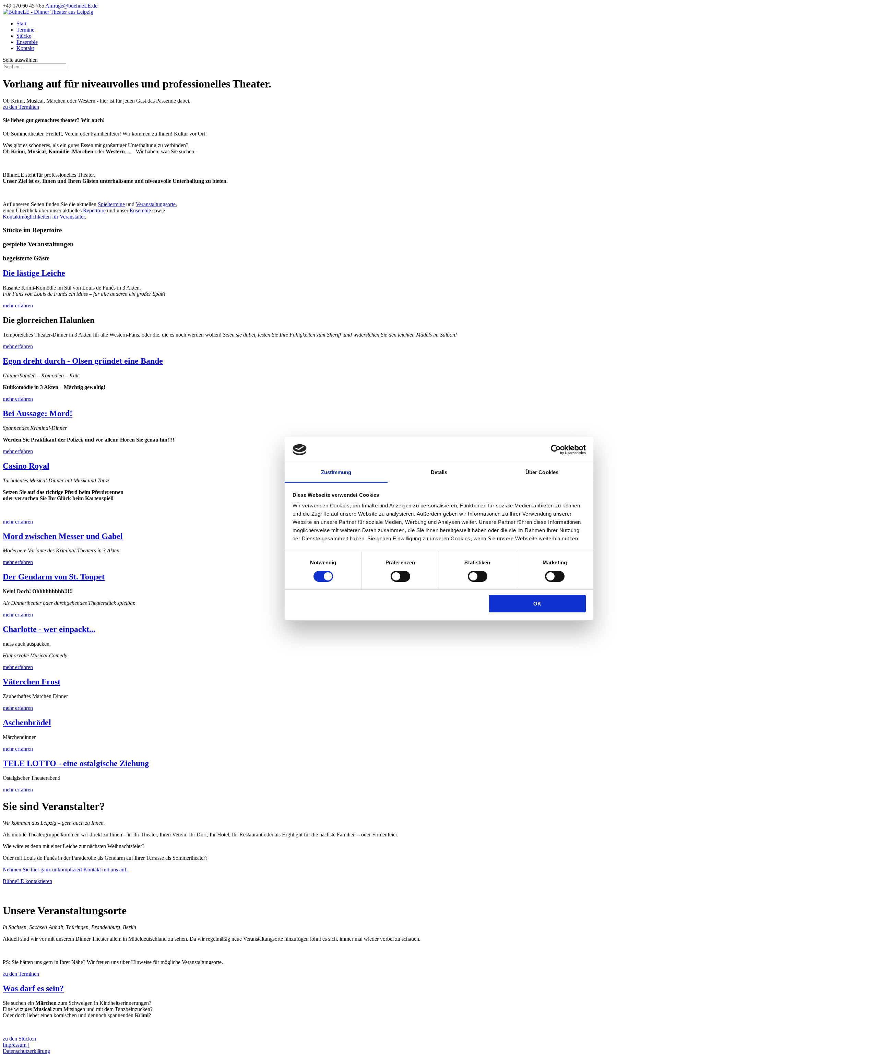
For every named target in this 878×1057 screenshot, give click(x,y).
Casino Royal (26, 465)
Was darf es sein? (33, 988)
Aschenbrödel (27, 722)
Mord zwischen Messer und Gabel (63, 536)
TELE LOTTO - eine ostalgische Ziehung (76, 763)
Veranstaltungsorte (156, 204)
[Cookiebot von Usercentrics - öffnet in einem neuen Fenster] (556, 450)
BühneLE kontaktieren (27, 881)
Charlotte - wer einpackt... (49, 629)
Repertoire (94, 210)
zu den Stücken (19, 1039)
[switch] (400, 576)
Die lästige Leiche (34, 273)
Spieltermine (111, 204)
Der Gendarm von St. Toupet (54, 576)
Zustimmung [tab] (336, 472)
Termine (25, 30)
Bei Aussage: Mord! (37, 413)
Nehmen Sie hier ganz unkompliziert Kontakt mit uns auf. (65, 869)
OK (537, 604)
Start (21, 23)
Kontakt (25, 48)
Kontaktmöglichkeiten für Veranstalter (44, 217)
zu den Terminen (21, 107)
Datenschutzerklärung (26, 1051)
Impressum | (16, 1045)
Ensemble (27, 42)
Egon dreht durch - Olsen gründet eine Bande (83, 360)
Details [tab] (439, 472)
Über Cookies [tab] (541, 472)
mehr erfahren (18, 305)
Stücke (23, 36)
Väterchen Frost (31, 681)
